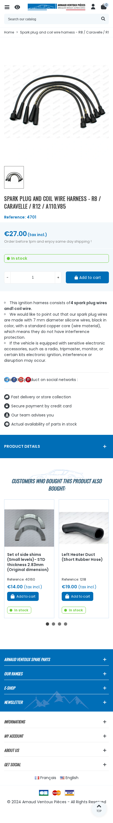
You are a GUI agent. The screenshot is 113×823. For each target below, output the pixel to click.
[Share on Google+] (21, 379)
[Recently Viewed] (20, 7)
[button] (47, 624)
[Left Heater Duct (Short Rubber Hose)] (84, 524)
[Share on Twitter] (7, 379)
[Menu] (9, 7)
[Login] (93, 7)
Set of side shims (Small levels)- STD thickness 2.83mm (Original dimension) (28, 562)
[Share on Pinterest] (28, 379)
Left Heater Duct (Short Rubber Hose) (82, 557)
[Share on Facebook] (14, 379)
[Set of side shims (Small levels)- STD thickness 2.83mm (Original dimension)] (29, 524)
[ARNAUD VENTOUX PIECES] (56, 7)
